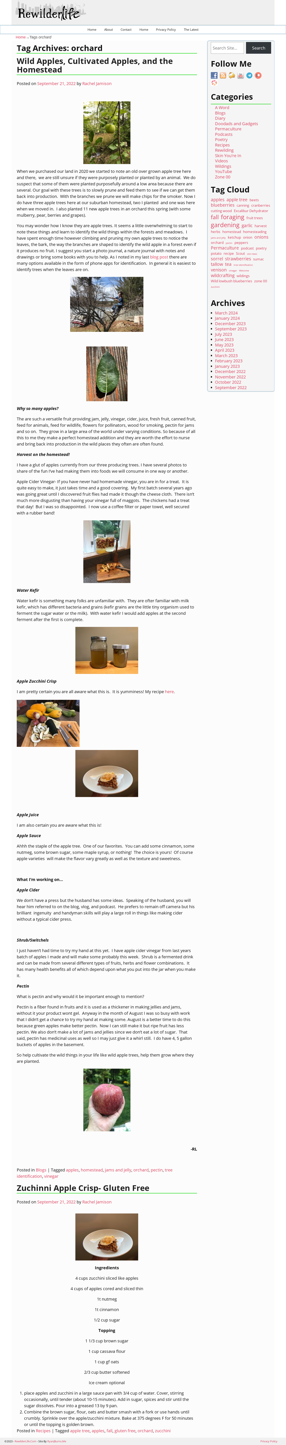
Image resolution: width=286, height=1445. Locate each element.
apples (72, 1170)
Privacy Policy (166, 29)
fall (109, 1431)
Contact (126, 29)
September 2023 (231, 329)
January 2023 (227, 366)
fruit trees (254, 218)
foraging (232, 217)
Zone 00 (222, 177)
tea (228, 264)
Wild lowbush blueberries (231, 281)
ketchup (234, 237)
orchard (141, 1170)
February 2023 (228, 361)
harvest (261, 226)
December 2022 (230, 371)
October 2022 (228, 382)
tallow (217, 264)
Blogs (41, 1170)
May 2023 (224, 345)
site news (252, 254)
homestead (92, 1170)
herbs (215, 231)
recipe (229, 253)
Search (258, 48)
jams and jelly (118, 1170)
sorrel (217, 259)
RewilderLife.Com (25, 1441)
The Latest (191, 29)
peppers (241, 242)
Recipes (43, 1431)
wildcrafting (222, 275)
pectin (157, 1170)
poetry (261, 248)
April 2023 (224, 350)
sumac (258, 259)
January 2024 (227, 318)
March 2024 (226, 313)
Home (92, 29)
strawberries (238, 259)
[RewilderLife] (52, 17)
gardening (225, 225)
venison (219, 270)
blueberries (222, 205)
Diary (220, 118)
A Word (222, 107)
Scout (240, 253)
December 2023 (230, 323)
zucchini (163, 1431)
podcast (247, 248)
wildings (243, 276)
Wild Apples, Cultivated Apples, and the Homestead (95, 65)
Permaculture (228, 129)
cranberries (260, 205)
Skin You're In (228, 155)
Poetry (221, 139)
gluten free (125, 1431)
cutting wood (221, 211)
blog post (159, 257)
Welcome (244, 270)
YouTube (223, 171)
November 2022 (230, 377)
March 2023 (226, 355)
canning (243, 205)
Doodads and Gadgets (236, 123)
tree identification (243, 265)
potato (216, 253)
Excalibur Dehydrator (251, 211)
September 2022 (231, 387)
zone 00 (260, 281)
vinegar (51, 1176)
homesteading (255, 231)
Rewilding (224, 150)
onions (261, 237)
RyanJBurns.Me (56, 1441)
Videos (221, 161)
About (108, 29)
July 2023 (223, 334)
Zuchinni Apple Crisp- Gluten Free (83, 1188)
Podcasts (224, 134)
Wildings (223, 166)
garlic (247, 225)
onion (247, 237)
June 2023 (224, 339)
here (169, 691)
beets (254, 200)
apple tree (80, 1431)
